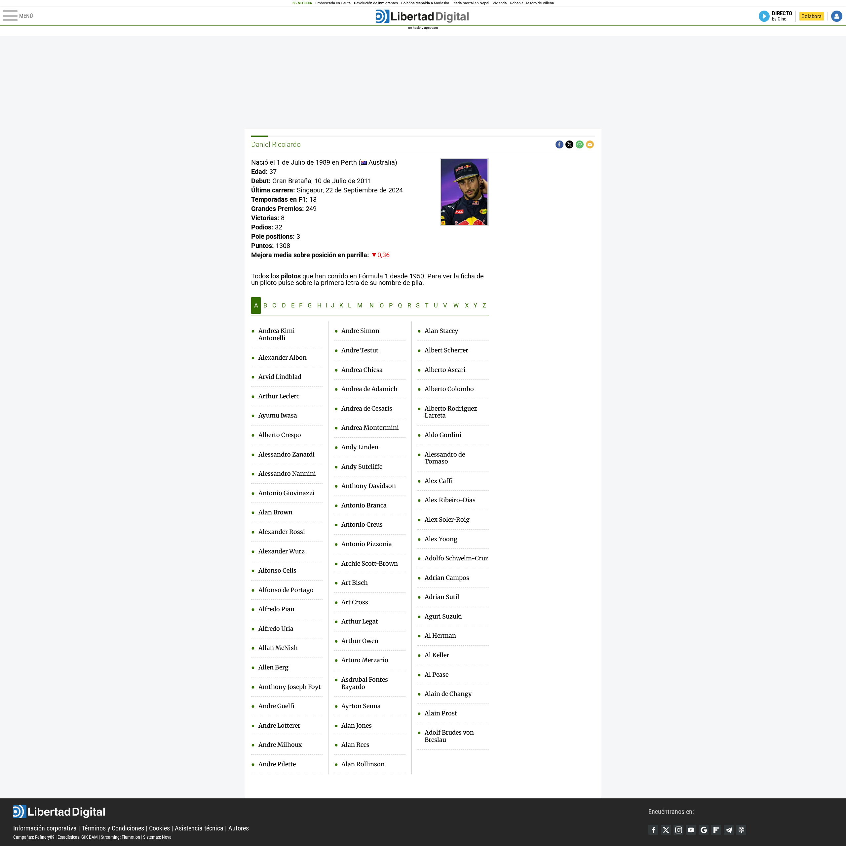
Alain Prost (441, 713)
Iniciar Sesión (836, 16)
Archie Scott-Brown (369, 563)
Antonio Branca (364, 505)
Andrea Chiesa (362, 370)
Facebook (653, 830)
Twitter (666, 830)
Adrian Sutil (442, 597)
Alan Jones (356, 725)
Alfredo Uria (275, 628)
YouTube (691, 830)
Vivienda (499, 3)
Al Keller (437, 655)
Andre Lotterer (279, 725)
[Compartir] (559, 144)
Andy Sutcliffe (361, 466)
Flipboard (716, 830)
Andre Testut (359, 350)
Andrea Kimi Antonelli (276, 334)
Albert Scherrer (446, 350)
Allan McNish (278, 648)
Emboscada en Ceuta (333, 3)
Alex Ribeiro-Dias (450, 500)
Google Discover (704, 830)
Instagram (678, 830)
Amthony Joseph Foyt (289, 687)
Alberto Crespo (279, 435)
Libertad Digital (330, 811)
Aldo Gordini (443, 435)
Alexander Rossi (281, 532)
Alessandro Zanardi (286, 454)
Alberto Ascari (445, 370)
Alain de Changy (448, 694)
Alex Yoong (441, 539)
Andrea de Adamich (369, 389)
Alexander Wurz (281, 551)
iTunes (741, 830)
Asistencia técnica (199, 828)
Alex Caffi (439, 481)
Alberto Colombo (449, 389)
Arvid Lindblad (279, 377)
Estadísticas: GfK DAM (78, 837)
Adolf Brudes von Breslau (449, 736)
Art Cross (354, 602)
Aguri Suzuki (443, 616)
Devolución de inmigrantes (376, 3)
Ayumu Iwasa (277, 415)
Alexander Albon (282, 357)
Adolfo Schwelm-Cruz (456, 558)
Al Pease (436, 674)
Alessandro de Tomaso (445, 458)
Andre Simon (360, 331)
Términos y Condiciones (113, 828)
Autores (238, 828)
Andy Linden (359, 447)
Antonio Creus (362, 524)
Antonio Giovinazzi (286, 493)
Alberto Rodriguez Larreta (451, 412)
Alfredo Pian (276, 609)
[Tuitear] (569, 144)
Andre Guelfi (276, 706)
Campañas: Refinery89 (34, 837)
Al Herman (440, 635)
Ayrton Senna (361, 706)
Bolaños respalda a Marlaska (425, 3)
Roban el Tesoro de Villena (532, 3)
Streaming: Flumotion (120, 837)
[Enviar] (580, 144)
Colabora (811, 16)
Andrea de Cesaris (366, 408)
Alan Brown (275, 512)
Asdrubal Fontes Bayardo (364, 683)
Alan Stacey (441, 331)
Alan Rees (355, 744)
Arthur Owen (359, 641)
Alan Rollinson (363, 764)
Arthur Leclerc (278, 396)
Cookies (159, 828)
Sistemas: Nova (157, 837)
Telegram (729, 830)
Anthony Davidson (368, 486)
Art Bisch (354, 582)
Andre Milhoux (280, 744)
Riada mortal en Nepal (470, 3)
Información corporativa (45, 828)
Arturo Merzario (364, 660)
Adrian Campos (447, 578)
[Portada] (422, 16)
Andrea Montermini (370, 427)
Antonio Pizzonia (366, 544)
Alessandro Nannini (287, 473)
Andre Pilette (277, 764)
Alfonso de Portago (286, 590)
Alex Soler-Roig (447, 519)
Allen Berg (273, 667)
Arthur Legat (359, 621)
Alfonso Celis (277, 570)
